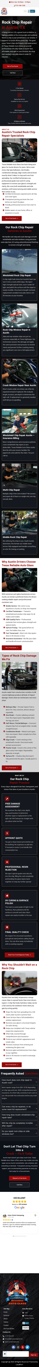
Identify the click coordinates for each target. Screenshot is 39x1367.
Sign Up (33, 1355)
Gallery (6, 1322)
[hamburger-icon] (25, 11)
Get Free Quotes (9, 1328)
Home (5, 1312)
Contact (6, 1325)
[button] (19, 2)
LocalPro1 (19, 1365)
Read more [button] (6, 1231)
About (5, 1318)
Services (6, 1315)
